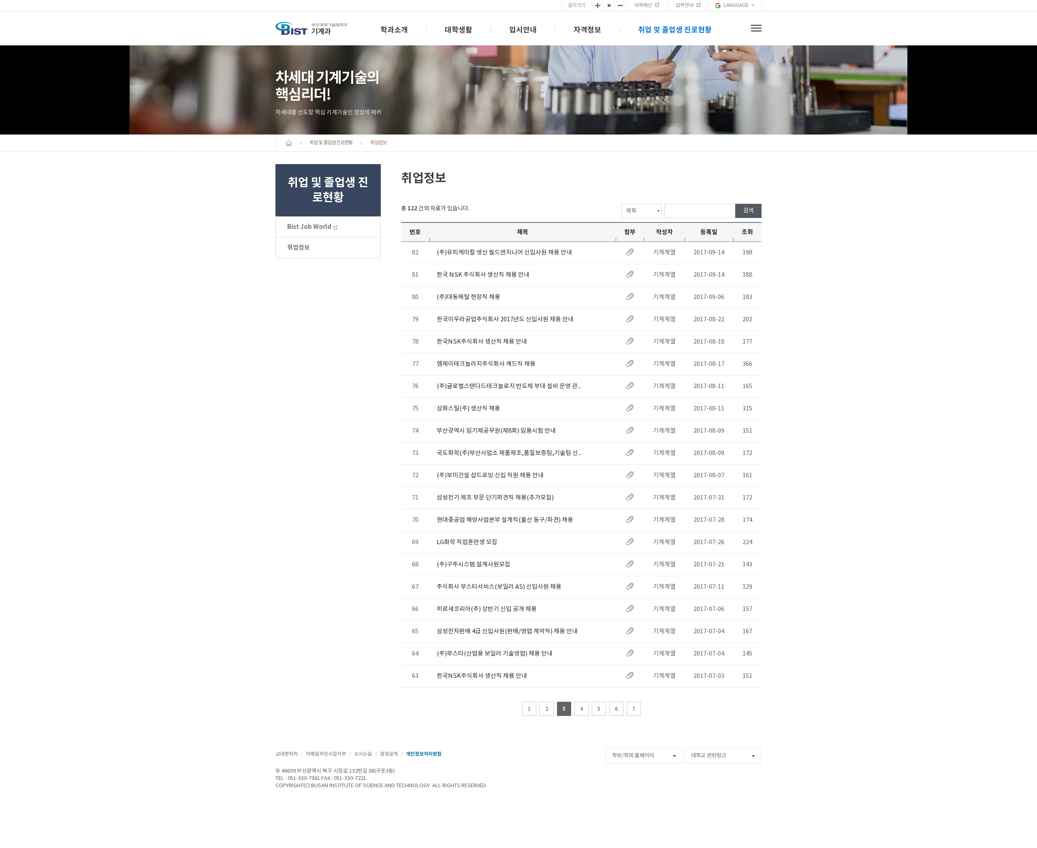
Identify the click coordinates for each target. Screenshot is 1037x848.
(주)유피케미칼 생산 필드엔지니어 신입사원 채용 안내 (504, 252)
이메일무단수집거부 (326, 754)
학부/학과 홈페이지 (633, 755)
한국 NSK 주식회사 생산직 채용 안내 (483, 274)
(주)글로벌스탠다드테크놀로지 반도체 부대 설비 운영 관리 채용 (512, 386)
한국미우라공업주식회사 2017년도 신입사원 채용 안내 (505, 319)
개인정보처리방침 (424, 754)
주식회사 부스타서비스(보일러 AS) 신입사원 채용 (499, 586)
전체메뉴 (756, 28)
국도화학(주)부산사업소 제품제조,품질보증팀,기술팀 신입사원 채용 (512, 453)
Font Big (597, 5)
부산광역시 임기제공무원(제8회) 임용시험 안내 (496, 430)
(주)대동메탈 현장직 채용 (468, 297)
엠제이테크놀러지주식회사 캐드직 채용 (486, 364)
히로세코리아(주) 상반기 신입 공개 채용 (487, 609)
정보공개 (389, 754)
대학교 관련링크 (708, 755)
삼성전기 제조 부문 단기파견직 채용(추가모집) (495, 497)
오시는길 (363, 754)
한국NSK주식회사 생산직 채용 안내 (482, 341)
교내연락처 (286, 754)
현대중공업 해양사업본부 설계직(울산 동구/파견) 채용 (505, 520)
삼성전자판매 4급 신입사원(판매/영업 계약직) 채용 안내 (507, 631)
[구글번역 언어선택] (735, 5)
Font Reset (609, 5)
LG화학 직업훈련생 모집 (467, 542)
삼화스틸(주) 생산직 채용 (468, 408)
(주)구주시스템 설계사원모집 (473, 564)
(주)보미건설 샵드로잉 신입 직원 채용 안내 (490, 475)
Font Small (620, 5)
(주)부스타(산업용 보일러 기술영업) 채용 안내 (495, 653)
